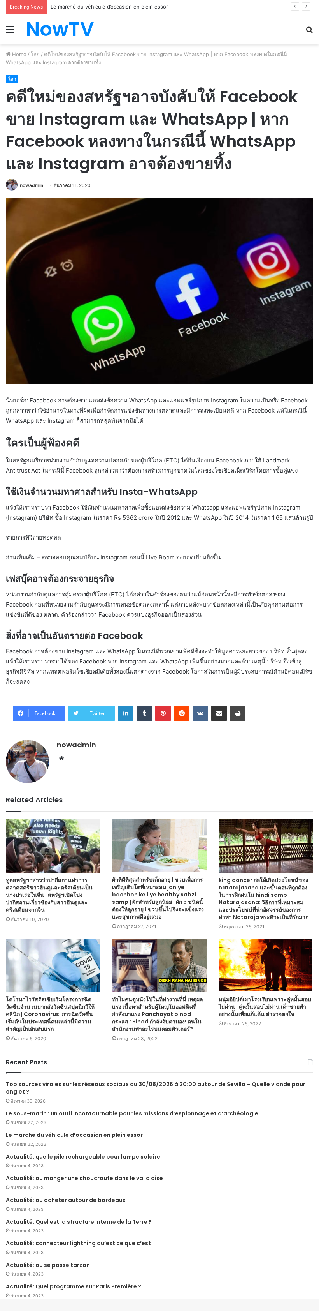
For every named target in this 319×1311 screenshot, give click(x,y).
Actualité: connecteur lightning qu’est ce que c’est (78, 1243)
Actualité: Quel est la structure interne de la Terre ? (79, 1222)
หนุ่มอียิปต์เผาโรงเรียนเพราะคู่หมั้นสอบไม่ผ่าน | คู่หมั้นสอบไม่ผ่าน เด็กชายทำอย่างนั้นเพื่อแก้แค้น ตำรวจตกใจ (265, 1006)
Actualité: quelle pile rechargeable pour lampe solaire (83, 1157)
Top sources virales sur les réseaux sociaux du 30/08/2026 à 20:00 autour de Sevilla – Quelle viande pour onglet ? (155, 1088)
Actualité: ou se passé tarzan (48, 1265)
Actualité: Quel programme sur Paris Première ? (73, 1286)
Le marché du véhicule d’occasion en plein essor (74, 1135)
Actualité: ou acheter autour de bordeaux (66, 1200)
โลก (35, 54)
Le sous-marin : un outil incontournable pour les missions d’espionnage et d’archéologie (132, 1113)
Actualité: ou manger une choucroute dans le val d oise (84, 1178)
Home (18, 54)
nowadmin (31, 185)
